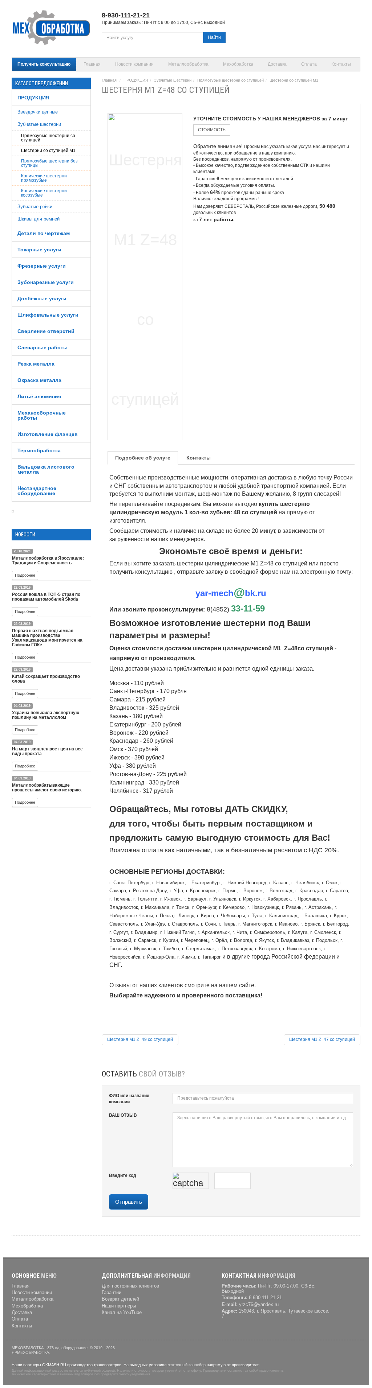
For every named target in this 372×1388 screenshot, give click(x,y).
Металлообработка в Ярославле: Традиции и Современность (48, 560)
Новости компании (134, 64)
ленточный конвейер (186, 1365)
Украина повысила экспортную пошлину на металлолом (45, 715)
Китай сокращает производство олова (46, 679)
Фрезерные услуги (41, 266)
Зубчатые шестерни (39, 124)
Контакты (341, 64)
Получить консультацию (43, 64)
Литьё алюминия (39, 396)
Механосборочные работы (41, 415)
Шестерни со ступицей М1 (48, 150)
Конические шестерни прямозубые (44, 178)
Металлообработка (188, 64)
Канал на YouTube (122, 1312)
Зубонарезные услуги (45, 282)
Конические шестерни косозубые (44, 193)
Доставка (277, 64)
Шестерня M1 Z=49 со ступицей (140, 1039)
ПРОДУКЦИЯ (33, 97)
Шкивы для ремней (38, 219)
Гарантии (111, 1292)
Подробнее (25, 575)
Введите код (122, 1175)
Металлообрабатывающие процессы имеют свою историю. (47, 787)
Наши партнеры (119, 1306)
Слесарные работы (42, 347)
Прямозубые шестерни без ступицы (49, 163)
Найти (214, 37)
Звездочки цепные (37, 112)
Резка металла (35, 364)
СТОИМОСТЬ (212, 129)
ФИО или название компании (129, 1098)
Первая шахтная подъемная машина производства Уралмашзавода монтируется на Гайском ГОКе (47, 638)
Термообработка (39, 450)
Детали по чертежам (43, 233)
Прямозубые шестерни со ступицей (48, 138)
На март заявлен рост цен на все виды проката (47, 751)
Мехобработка (238, 64)
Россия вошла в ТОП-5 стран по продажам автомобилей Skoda (46, 597)
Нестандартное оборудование (36, 490)
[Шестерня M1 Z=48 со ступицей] (145, 275)
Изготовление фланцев (47, 434)
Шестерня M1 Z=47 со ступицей (322, 1039)
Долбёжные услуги (41, 298)
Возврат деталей (120, 1299)
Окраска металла (39, 380)
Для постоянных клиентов (130, 1286)
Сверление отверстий (45, 331)
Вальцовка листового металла (45, 469)
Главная (92, 64)
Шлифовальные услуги (47, 315)
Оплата (309, 64)
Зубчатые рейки (34, 206)
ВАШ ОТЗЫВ (123, 1115)
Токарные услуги (39, 249)
